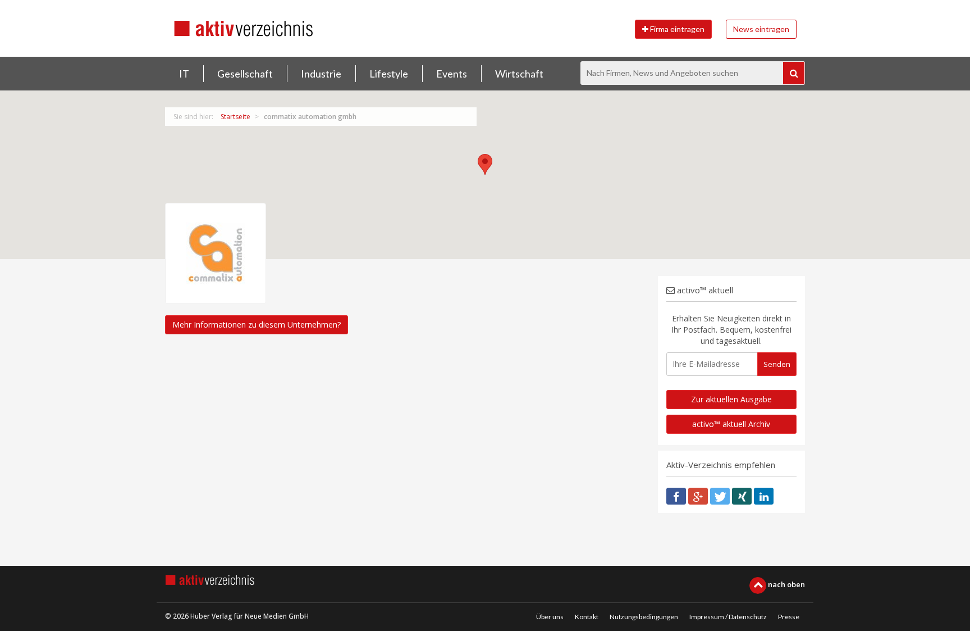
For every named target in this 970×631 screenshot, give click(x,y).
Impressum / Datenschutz (728, 616)
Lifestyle (388, 73)
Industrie (321, 73)
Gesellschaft (245, 73)
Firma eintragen (676, 29)
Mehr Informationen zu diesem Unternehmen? (256, 324)
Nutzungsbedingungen (644, 616)
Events (451, 73)
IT (184, 73)
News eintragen (761, 29)
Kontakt (586, 616)
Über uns (550, 616)
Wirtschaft (519, 73)
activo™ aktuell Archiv (731, 424)
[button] (485, 164)
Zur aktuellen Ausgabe (731, 399)
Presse (788, 616)
